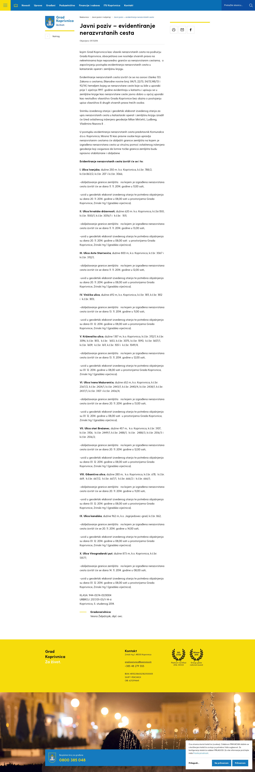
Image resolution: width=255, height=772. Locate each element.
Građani (50, 5)
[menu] (5, 5)
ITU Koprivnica (112, 5)
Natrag (56, 36)
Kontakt (128, 5)
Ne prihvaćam (222, 763)
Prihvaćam (240, 763)
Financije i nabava (89, 5)
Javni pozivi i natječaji (101, 17)
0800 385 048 (72, 759)
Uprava (38, 5)
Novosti (26, 5)
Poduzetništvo (67, 5)
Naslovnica (15, 5)
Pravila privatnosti (200, 753)
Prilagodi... (194, 763)
